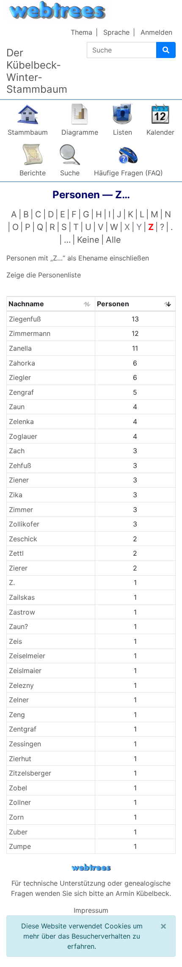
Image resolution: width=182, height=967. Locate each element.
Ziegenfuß (25, 319)
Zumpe (20, 846)
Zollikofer (24, 524)
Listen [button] (122, 132)
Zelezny (21, 685)
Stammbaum (28, 132)
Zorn (16, 817)
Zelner (19, 699)
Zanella (20, 348)
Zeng (17, 714)
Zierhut (20, 758)
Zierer (18, 568)
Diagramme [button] (79, 132)
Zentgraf (22, 729)
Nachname (26, 303)
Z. (12, 582)
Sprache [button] (116, 32)
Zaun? (18, 626)
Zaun (17, 406)
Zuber (18, 832)
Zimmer (21, 509)
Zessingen (25, 744)
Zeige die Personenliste (43, 275)
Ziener (19, 480)
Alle (113, 240)
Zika (15, 494)
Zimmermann (29, 333)
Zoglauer (23, 436)
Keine (88, 240)
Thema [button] (81, 32)
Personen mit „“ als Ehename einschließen (77, 258)
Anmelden (156, 32)
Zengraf (21, 392)
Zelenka (21, 421)
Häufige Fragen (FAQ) (128, 173)
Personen (113, 303)
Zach (17, 450)
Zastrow (22, 612)
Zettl (16, 553)
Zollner (20, 802)
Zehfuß (20, 465)
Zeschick (23, 539)
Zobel (18, 788)
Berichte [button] (32, 173)
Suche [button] (70, 173)
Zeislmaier (25, 670)
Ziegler (20, 377)
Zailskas (22, 597)
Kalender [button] (160, 132)
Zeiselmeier (27, 655)
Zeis (15, 641)
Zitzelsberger (30, 773)
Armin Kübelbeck (142, 893)
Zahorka (22, 363)
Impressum (91, 910)
